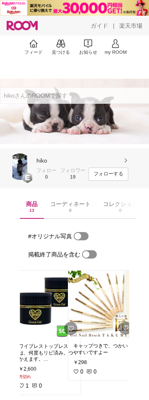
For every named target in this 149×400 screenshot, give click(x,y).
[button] (20, 166)
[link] (47, 304)
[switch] (81, 236)
